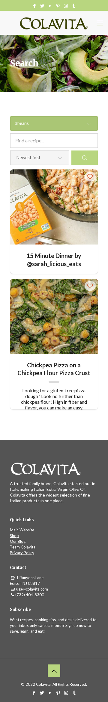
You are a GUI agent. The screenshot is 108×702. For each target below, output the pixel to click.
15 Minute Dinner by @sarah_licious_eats (53, 259)
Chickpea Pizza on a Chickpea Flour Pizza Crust (53, 368)
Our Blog (18, 541)
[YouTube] (50, 5)
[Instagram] (66, 5)
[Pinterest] (58, 5)
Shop (14, 535)
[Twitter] (42, 5)
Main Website (22, 529)
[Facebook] (35, 5)
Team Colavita (22, 547)
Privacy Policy (22, 552)
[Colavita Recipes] (54, 23)
